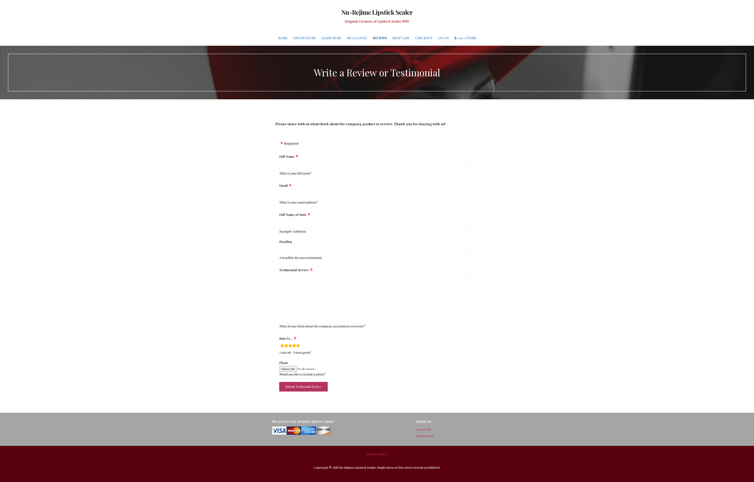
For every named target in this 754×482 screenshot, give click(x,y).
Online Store (304, 38)
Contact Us (423, 429)
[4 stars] (294, 346)
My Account (357, 38)
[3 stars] (290, 346)
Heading (285, 242)
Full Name (287, 156)
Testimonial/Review (294, 270)
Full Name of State (293, 215)
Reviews (380, 38)
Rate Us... (286, 338)
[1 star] (282, 346)
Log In (443, 38)
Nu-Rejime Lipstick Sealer (377, 12)
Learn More (331, 38)
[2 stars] (286, 346)
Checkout (424, 38)
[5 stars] (298, 346)
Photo (283, 363)
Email (283, 185)
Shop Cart (401, 38)
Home (282, 38)
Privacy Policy (377, 454)
